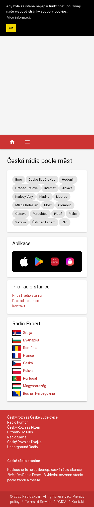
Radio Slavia (17, 437)
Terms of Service (38, 501)
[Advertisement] (47, 85)
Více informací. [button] (19, 17)
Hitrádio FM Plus (20, 432)
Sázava (20, 222)
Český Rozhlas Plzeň (23, 427)
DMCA (61, 501)
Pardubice (40, 214)
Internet (50, 188)
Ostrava (20, 214)
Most (48, 205)
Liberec (61, 196)
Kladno (44, 196)
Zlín (64, 222)
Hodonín (68, 179)
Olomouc (64, 205)
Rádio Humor (17, 422)
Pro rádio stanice (25, 300)
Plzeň (58, 214)
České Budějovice (42, 179)
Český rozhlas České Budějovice (32, 417)
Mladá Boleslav (26, 205)
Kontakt (18, 306)
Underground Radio (22, 447)
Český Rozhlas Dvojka (24, 442)
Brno (18, 179)
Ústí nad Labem (43, 222)
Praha (73, 214)
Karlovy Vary (24, 196)
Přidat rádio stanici (27, 295)
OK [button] (11, 28)
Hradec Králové (26, 188)
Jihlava (67, 188)
